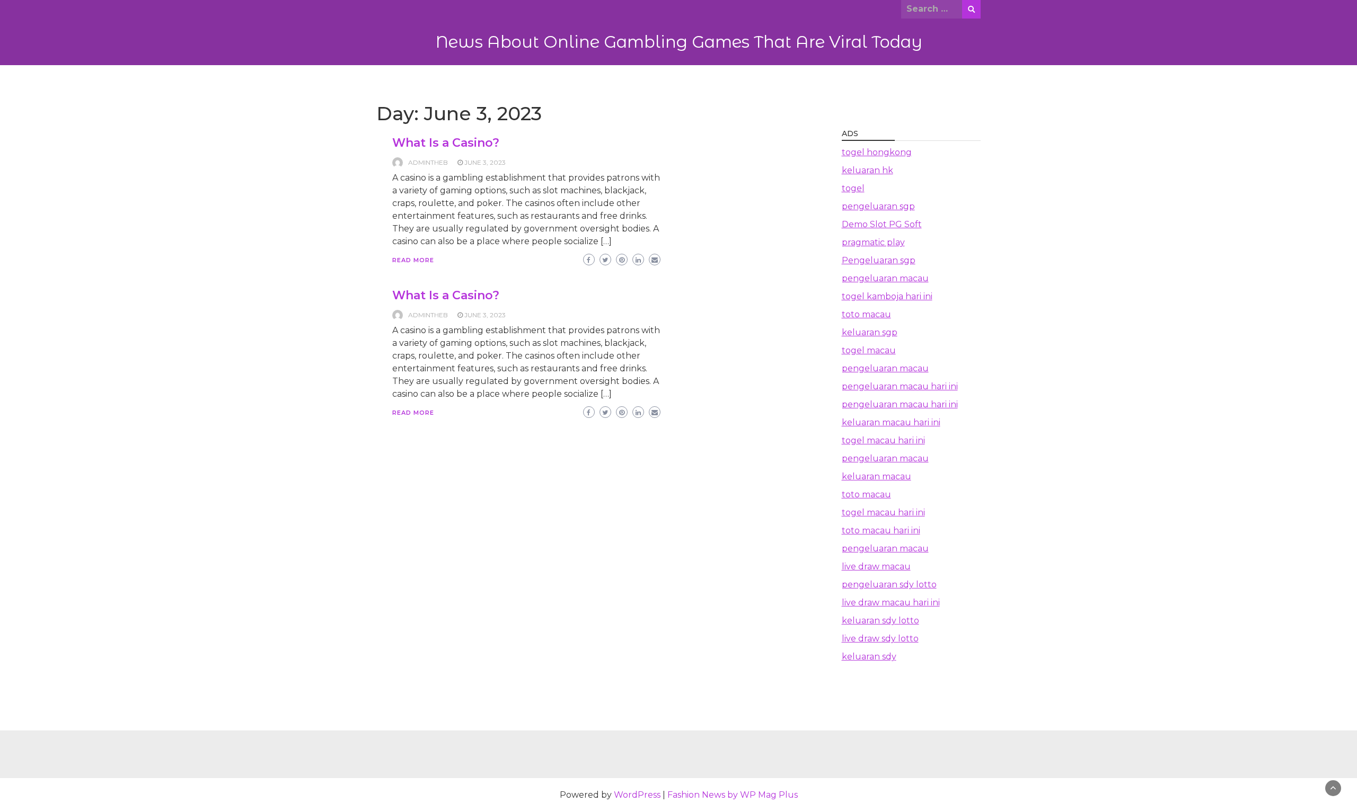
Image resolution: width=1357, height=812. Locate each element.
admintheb (428, 162)
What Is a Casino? (445, 143)
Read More (413, 260)
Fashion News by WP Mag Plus (732, 795)
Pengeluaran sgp (878, 260)
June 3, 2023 (485, 162)
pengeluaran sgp (878, 206)
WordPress (637, 795)
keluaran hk (867, 170)
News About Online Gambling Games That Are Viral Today (678, 42)
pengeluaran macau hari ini (900, 386)
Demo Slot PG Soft (882, 224)
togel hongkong (877, 152)
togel (853, 188)
